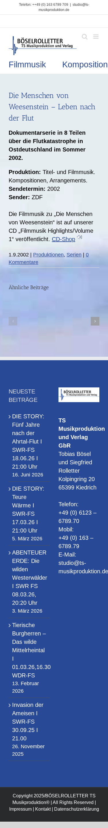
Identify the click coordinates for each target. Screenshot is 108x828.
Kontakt (43, 809)
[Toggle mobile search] (85, 37)
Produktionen (48, 255)
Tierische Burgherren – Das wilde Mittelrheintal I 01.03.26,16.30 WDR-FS (29, 650)
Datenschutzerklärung (76, 809)
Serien (74, 255)
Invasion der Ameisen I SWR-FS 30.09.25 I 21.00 (27, 722)
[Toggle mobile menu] (96, 37)
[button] (13, 321)
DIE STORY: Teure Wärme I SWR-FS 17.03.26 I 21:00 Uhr (28, 509)
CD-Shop (63, 239)
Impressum (20, 809)
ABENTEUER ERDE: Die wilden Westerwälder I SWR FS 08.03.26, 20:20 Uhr (29, 577)
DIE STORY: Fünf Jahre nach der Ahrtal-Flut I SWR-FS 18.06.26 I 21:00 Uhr (28, 441)
